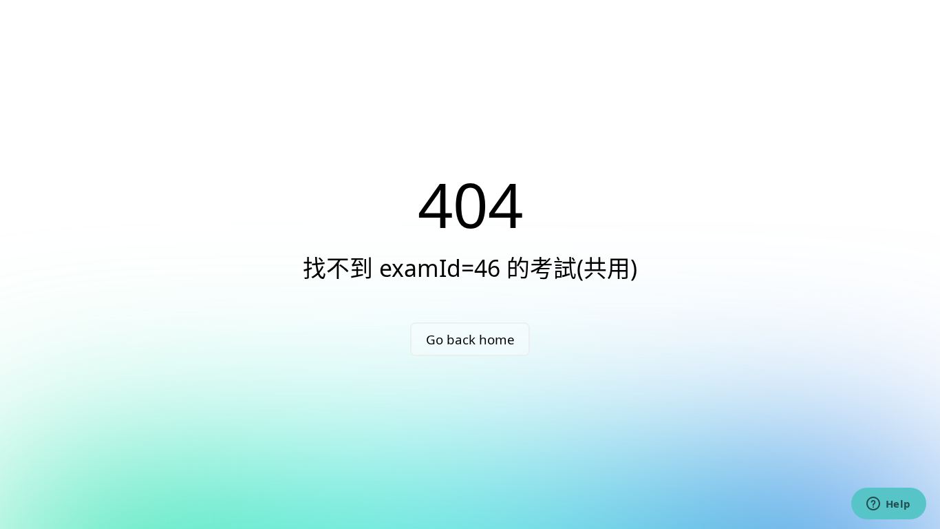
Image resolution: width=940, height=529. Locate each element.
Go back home (470, 339)
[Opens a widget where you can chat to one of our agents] (888, 505)
